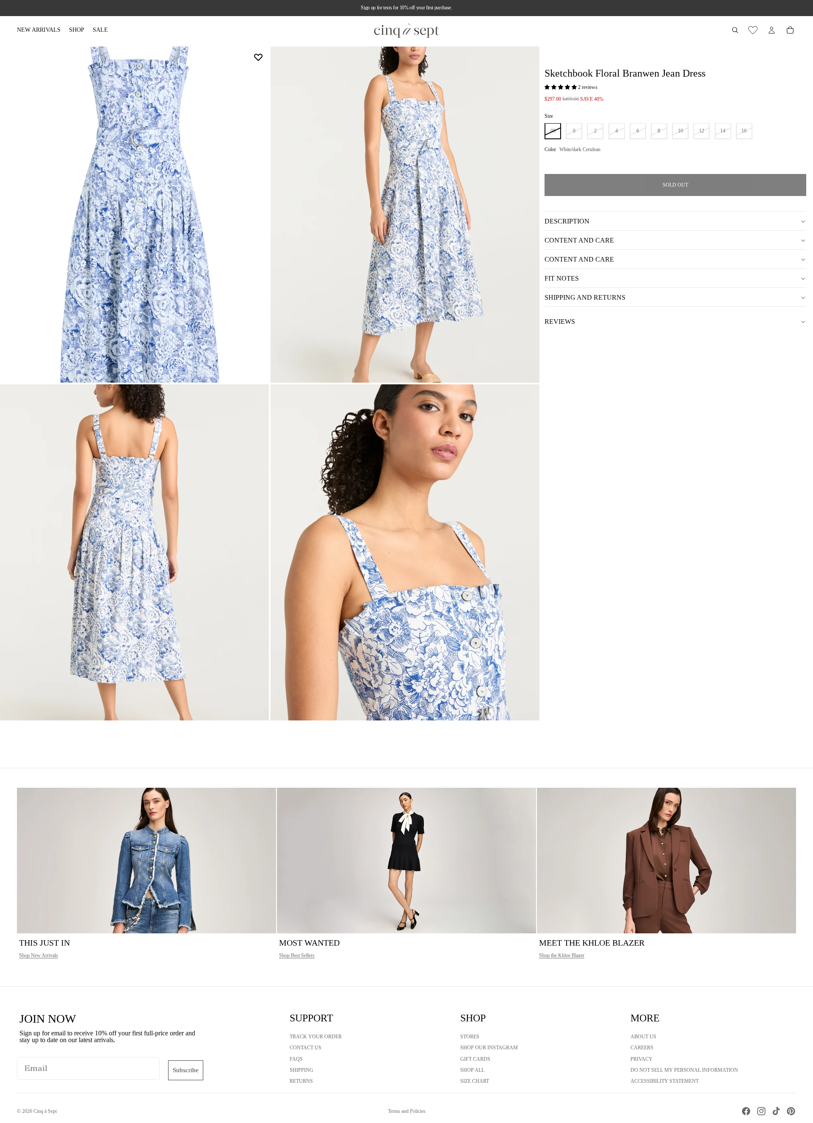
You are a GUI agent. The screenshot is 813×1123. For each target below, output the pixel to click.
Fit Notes (562, 278)
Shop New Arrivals (38, 955)
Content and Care (579, 240)
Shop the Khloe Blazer (561, 955)
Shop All (472, 1070)
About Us (643, 1037)
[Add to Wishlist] (258, 57)
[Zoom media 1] (134, 215)
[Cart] (790, 30)
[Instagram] (761, 1111)
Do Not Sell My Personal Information (684, 1070)
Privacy (641, 1059)
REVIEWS (560, 321)
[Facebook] (746, 1111)
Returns (301, 1081)
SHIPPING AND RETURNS (585, 297)
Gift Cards (475, 1059)
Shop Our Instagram (489, 1048)
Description (567, 221)
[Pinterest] (791, 1111)
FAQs (296, 1059)
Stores (469, 1037)
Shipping (301, 1070)
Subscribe (186, 1070)
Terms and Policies (407, 1111)
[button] (561, 88)
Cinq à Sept (45, 1111)
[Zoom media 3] (134, 552)
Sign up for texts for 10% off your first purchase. (406, 8)
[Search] (735, 30)
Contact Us (305, 1048)
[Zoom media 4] (405, 552)
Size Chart (474, 1081)
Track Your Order (316, 1037)
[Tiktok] (776, 1111)
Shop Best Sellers (297, 955)
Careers (641, 1048)
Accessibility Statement (664, 1081)
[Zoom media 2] (405, 215)
